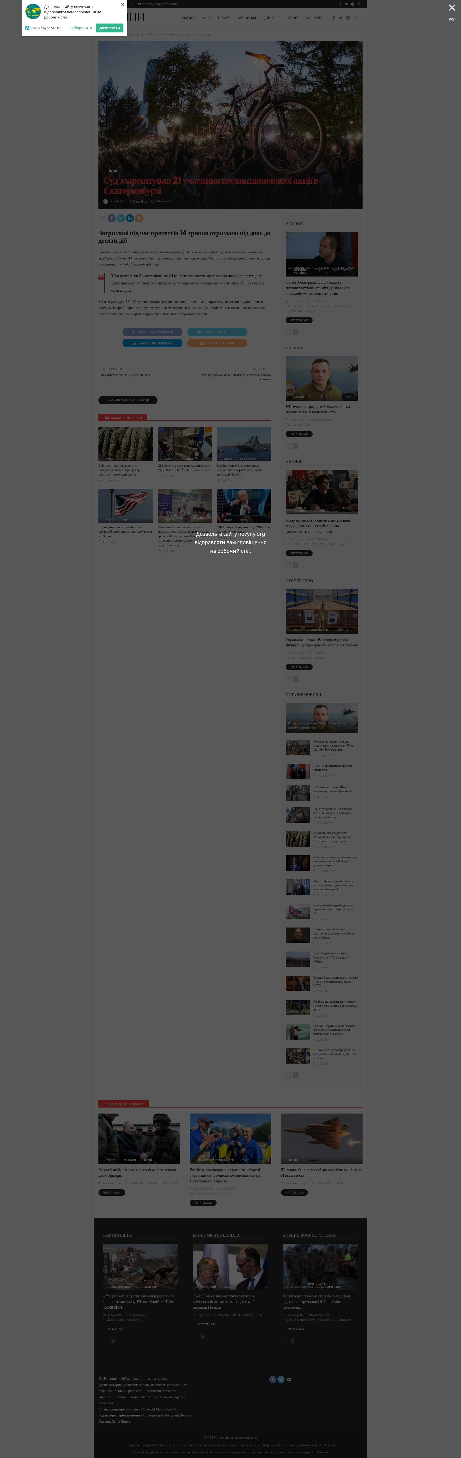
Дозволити (109, 27)
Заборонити (81, 27)
